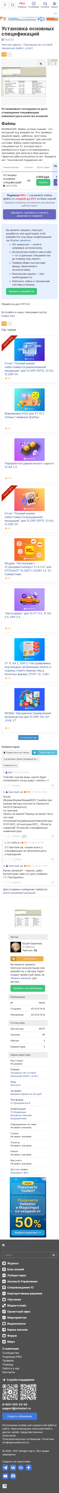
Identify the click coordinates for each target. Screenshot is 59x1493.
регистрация (11, 892)
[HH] (21, 1468)
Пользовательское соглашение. (21, 1439)
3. (6, 842)
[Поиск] (12, 5)
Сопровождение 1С (20, 1287)
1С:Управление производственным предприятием (21, 1115)
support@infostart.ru (16, 1408)
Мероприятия (16, 1317)
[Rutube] (13, 1476)
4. (4, 865)
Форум (12, 1335)
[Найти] (54, 1255)
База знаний (15, 1269)
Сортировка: (20, 759)
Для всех (15, 1085)
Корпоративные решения (24, 1293)
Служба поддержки (20, 1379)
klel (10, 772)
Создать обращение (19, 1416)
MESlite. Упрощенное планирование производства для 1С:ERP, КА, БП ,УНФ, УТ (28, 717)
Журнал (13, 1263)
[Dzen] (28, 1468)
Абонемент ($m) (19, 1172)
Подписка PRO (12, 1356)
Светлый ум (15, 791)
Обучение (14, 1299)
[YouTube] (5, 1476)
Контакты (8, 1372)
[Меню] (5, 5)
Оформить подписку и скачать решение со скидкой (29, 214)
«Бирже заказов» (20, 240)
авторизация (27, 892)
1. (4, 772)
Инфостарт (8, 315)
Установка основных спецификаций (28, 31)
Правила (8, 1360)
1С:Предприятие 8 (20, 1103)
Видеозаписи (16, 1323)
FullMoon (15, 842)
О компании (10, 1348)
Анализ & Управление (22, 1281)
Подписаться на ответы (17, 752)
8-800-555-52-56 (14, 1404)
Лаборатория (16, 1275)
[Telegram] (5, 1468)
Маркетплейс (16, 1305)
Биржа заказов (17, 1329)
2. (4, 791)
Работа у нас (11, 1368)
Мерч (11, 1341)
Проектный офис (19, 1311)
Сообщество (10, 1352)
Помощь (7, 1364)
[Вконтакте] (13, 1468)
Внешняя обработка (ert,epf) (26, 1094)
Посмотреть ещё (28, 737)
